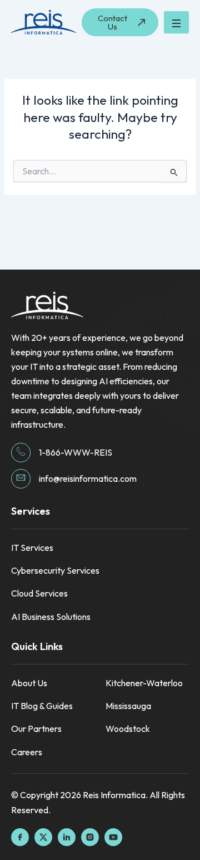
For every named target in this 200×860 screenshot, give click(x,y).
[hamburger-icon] (176, 22)
